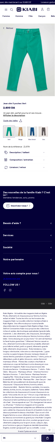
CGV (50, 304)
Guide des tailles (10, 121)
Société (7, 247)
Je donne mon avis (11, 278)
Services (8, 235)
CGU (43, 304)
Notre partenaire (13, 259)
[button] (11, 9)
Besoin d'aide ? (12, 223)
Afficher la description (14, 115)
